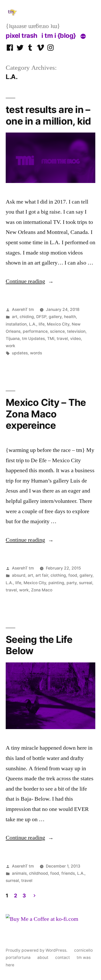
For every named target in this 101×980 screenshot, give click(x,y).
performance (35, 331)
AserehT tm (23, 309)
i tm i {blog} (58, 35)
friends (68, 873)
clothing (58, 575)
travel (62, 338)
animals (19, 873)
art (14, 316)
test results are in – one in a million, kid (48, 115)
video (75, 338)
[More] (83, 36)
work (10, 345)
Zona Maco (41, 590)
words (36, 353)
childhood (38, 873)
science (57, 331)
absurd (18, 575)
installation (16, 324)
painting (56, 582)
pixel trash (21, 35)
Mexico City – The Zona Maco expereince (46, 414)
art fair (41, 575)
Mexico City (58, 324)
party (72, 582)
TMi (50, 338)
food (72, 575)
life (42, 324)
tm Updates (33, 338)
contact (62, 957)
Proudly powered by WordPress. (37, 950)
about (42, 957)
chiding (27, 316)
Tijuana (13, 338)
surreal (85, 582)
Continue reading (30, 281)
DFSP (41, 316)
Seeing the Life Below (39, 645)
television (76, 331)
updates (20, 353)
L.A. (32, 324)
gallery (55, 316)
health (70, 316)
